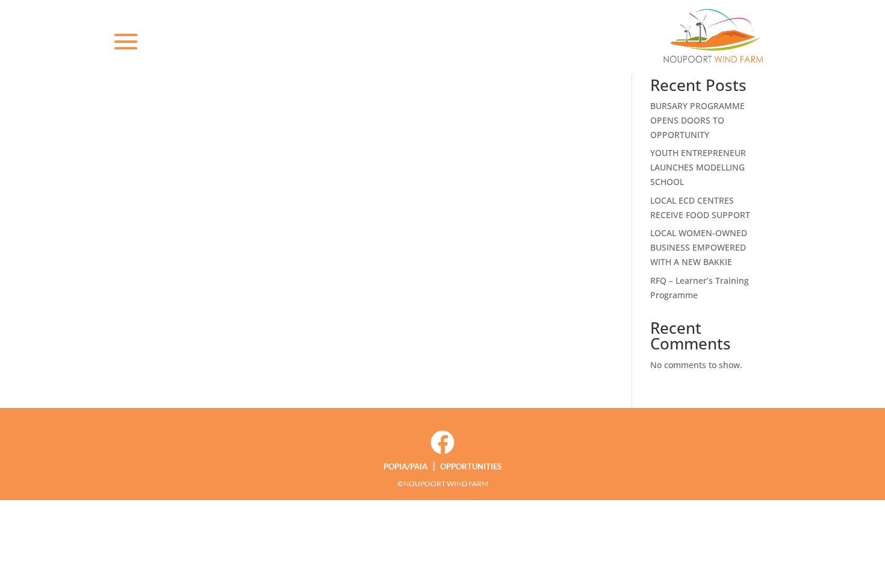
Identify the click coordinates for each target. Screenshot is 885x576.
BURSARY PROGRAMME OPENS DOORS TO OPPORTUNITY (697, 120)
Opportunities (471, 466)
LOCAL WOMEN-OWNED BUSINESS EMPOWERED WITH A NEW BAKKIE (698, 247)
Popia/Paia (405, 466)
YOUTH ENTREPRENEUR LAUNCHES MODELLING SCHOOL (698, 167)
